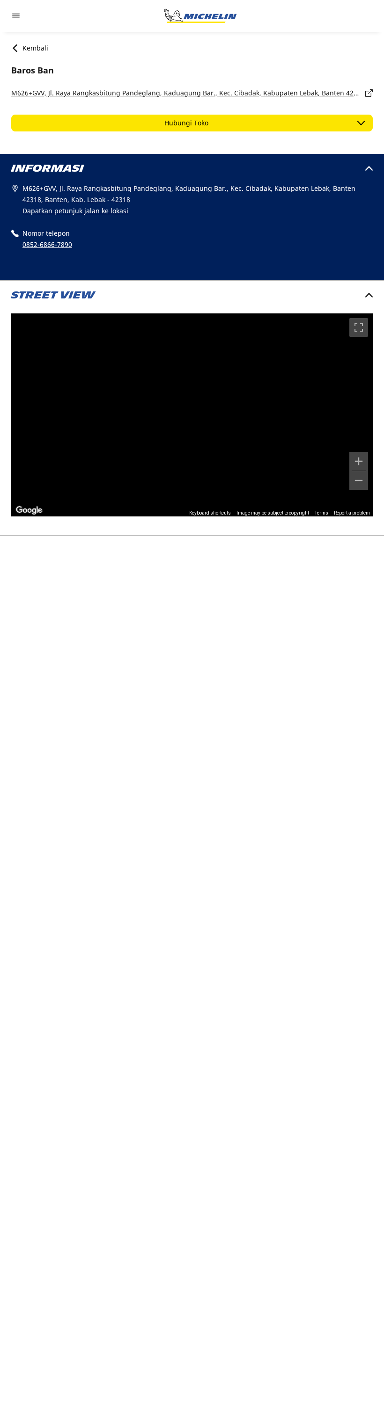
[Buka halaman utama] (200, 15)
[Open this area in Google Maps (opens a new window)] (29, 510)
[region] (192, 414)
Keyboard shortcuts (210, 512)
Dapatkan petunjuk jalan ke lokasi (75, 210)
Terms (321, 512)
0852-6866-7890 (47, 244)
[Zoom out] (358, 480)
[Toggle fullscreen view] (358, 327)
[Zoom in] (358, 461)
